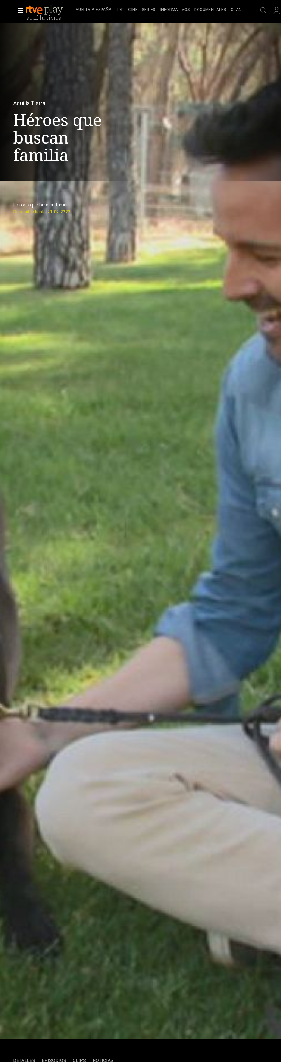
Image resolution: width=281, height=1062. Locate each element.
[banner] (49, 9)
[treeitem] (94, 10)
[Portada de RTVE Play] (44, 9)
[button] (19, 10)
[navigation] (159, 9)
